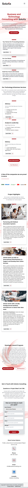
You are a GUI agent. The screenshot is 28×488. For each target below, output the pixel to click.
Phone (6, 420)
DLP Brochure (21, 368)
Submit (14, 432)
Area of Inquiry (8, 407)
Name (6, 412)
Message (6, 425)
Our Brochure (14, 165)
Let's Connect (14, 32)
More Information (14, 160)
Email (6, 416)
